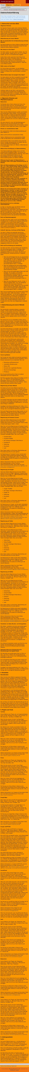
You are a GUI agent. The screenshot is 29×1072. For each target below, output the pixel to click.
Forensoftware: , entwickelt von (14, 1069)
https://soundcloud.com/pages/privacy (9, 910)
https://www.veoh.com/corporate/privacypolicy (11, 956)
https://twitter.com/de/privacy (21, 569)
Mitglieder (9, 5)
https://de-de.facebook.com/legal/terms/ (14, 466)
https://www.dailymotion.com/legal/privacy (10, 994)
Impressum (14, 1066)
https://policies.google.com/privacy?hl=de (12, 518)
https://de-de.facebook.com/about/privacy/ (10, 465)
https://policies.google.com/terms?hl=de (13, 516)
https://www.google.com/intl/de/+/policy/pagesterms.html (14, 517)
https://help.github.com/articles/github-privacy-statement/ (14, 621)
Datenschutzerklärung (6, 1066)
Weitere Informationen (18, 19)
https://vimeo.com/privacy (7, 795)
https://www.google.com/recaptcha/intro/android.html (15, 868)
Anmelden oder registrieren (7, 1)
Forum (3, 5)
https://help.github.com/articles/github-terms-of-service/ (13, 620)
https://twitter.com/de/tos (6, 569)
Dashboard (16, 5)
